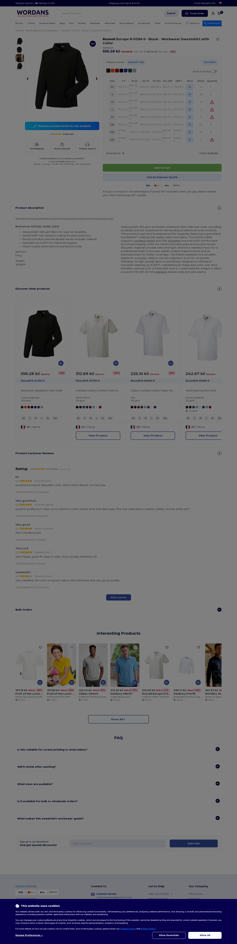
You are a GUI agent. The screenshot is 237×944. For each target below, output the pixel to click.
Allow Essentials (169, 935)
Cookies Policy (128, 929)
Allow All (205, 935)
